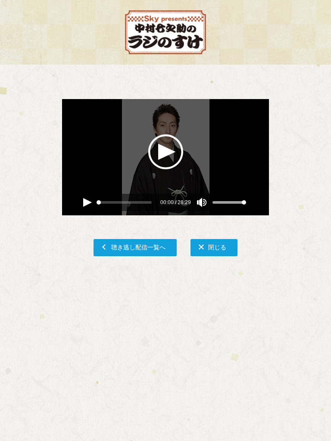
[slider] (99, 202)
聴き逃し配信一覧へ (138, 247)
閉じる (217, 247)
